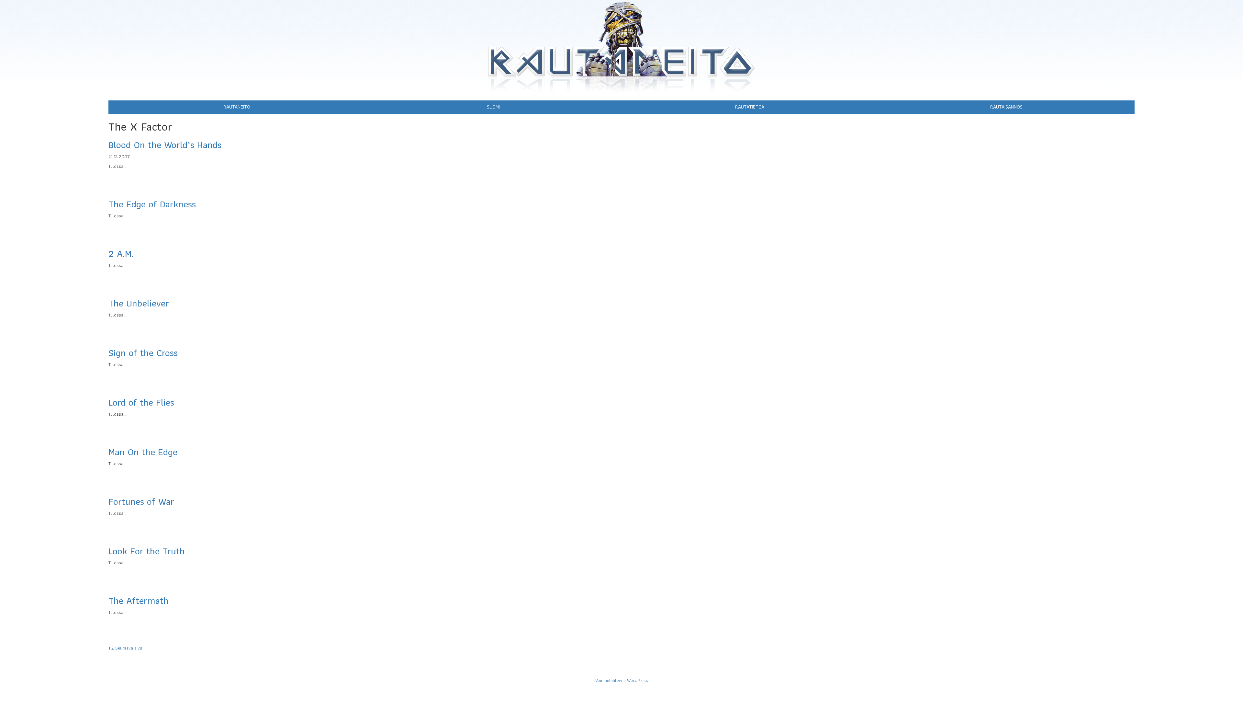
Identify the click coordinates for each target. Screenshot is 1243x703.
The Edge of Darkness (152, 204)
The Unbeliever (138, 303)
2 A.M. (121, 253)
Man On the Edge (142, 452)
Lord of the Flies (141, 402)
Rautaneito (236, 107)
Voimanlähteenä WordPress (621, 680)
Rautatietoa (749, 107)
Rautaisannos (1006, 107)
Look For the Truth (146, 551)
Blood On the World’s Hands (164, 145)
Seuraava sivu (128, 647)
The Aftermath (138, 600)
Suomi (493, 107)
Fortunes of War (141, 501)
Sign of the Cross (143, 353)
